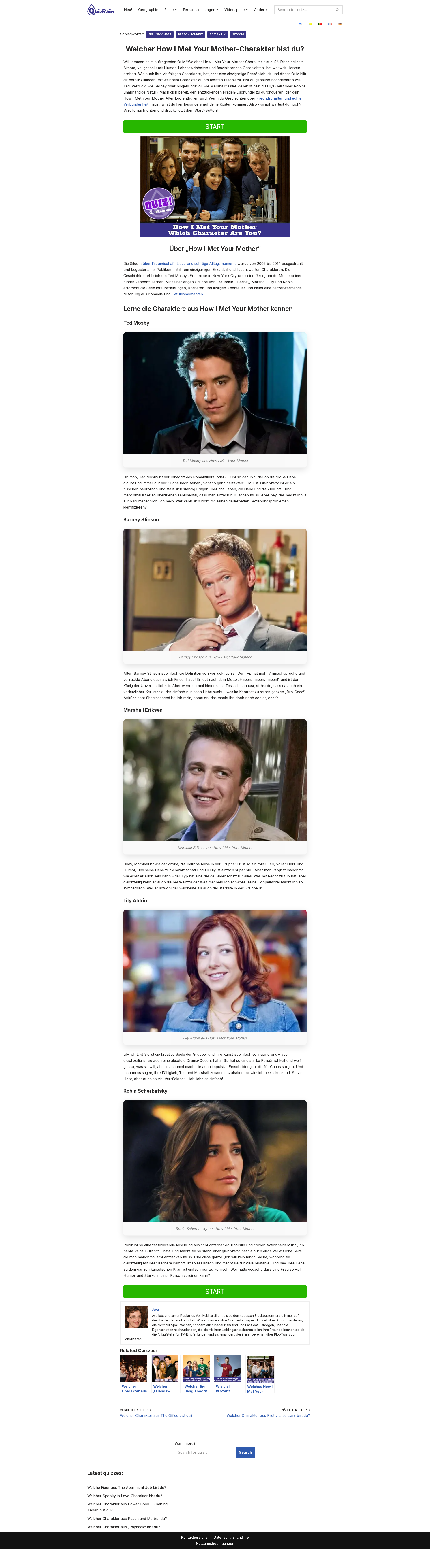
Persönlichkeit (190, 34)
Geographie (148, 9)
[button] (176, 10)
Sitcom (238, 34)
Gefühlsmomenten (187, 294)
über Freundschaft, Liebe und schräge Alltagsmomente (189, 263)
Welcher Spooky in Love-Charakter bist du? (124, 1496)
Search (245, 1452)
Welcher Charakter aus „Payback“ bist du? (123, 1527)
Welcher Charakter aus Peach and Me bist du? (127, 1518)
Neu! (128, 9)
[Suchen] (338, 9)
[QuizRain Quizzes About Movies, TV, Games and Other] (100, 9)
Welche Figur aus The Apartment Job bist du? (126, 1487)
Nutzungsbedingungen (215, 1543)
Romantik (218, 34)
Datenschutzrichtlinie (231, 1537)
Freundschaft (159, 34)
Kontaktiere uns (194, 1537)
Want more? (185, 1443)
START (215, 126)
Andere (260, 9)
